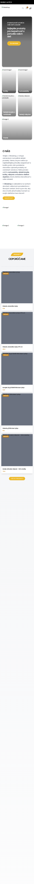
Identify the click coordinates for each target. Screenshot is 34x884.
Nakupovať (9, 198)
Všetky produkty (17, 479)
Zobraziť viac (8, 307)
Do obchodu (14, 43)
